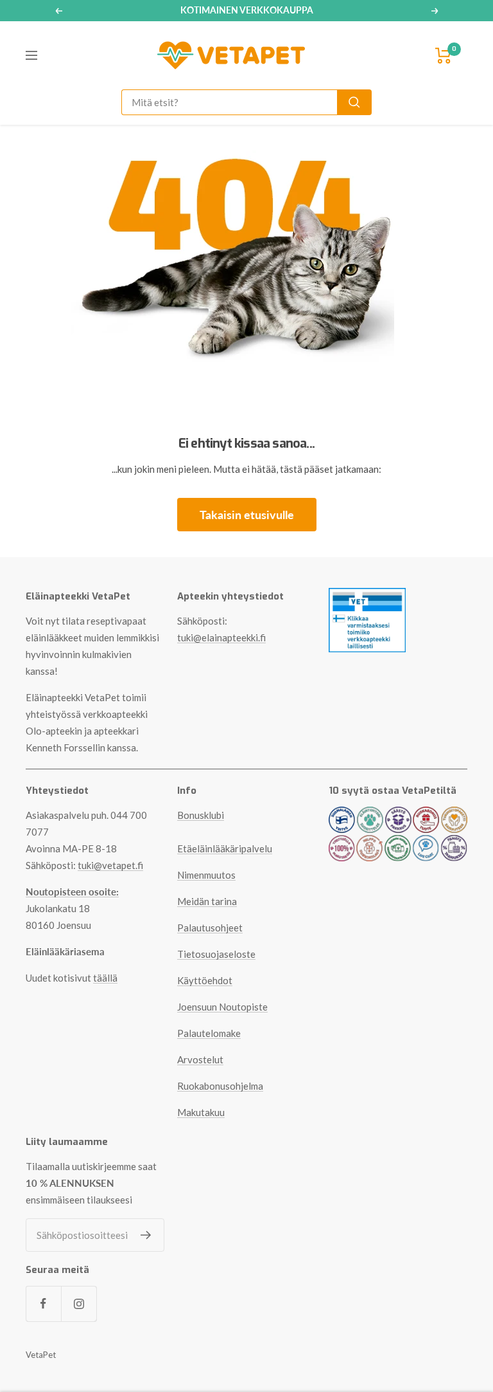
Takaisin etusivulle (247, 515)
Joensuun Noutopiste (222, 1006)
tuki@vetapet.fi (110, 865)
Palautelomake (209, 1033)
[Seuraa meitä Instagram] (78, 1303)
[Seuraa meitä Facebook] (43, 1303)
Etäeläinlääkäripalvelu (224, 848)
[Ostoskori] (443, 56)
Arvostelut (200, 1059)
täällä (105, 978)
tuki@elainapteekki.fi (221, 637)
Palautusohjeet (210, 927)
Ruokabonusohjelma (220, 1086)
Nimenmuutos (206, 875)
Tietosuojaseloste (216, 954)
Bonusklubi (200, 815)
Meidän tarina (207, 901)
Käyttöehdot (204, 980)
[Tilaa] (146, 1235)
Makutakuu (201, 1112)
